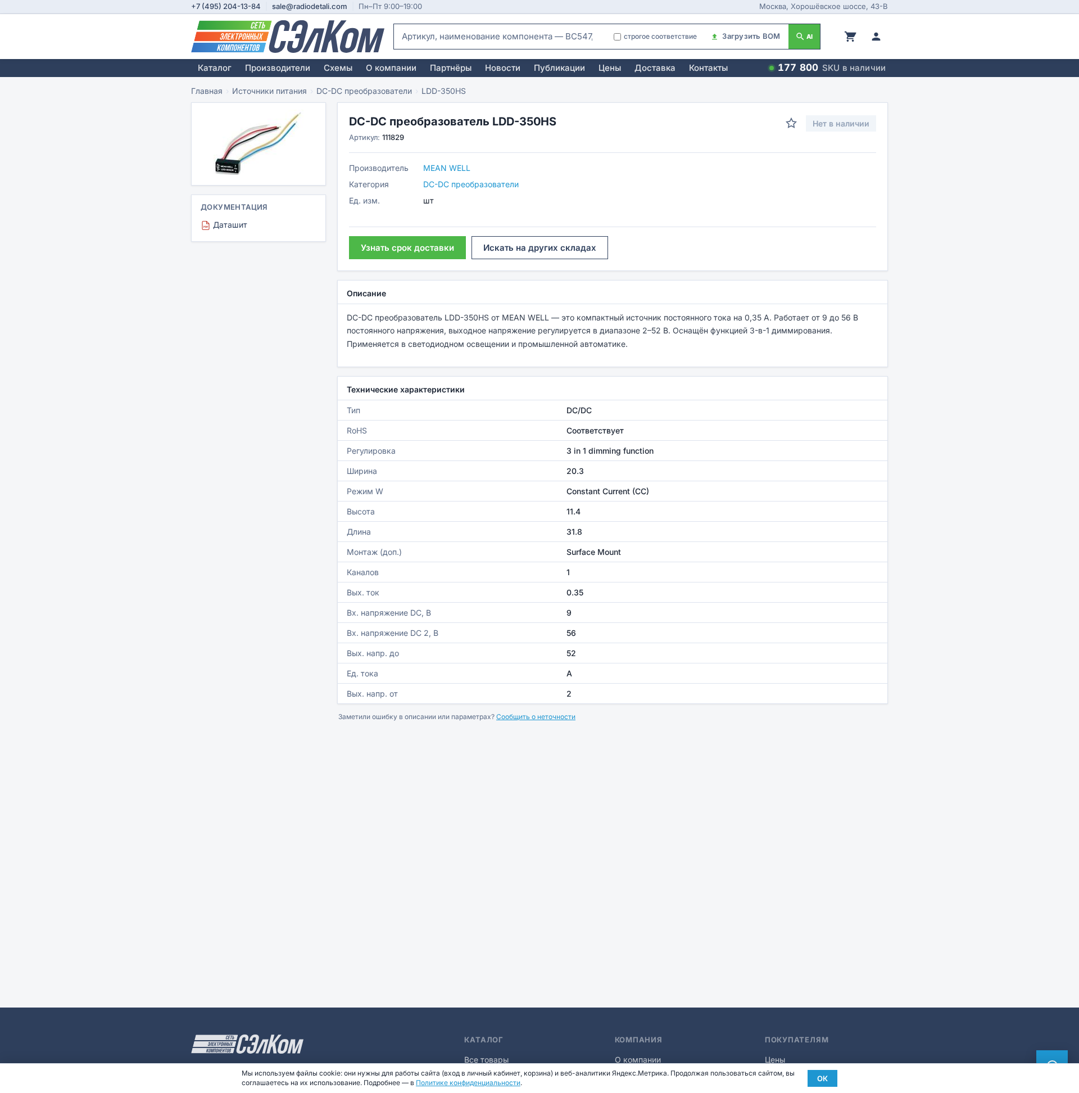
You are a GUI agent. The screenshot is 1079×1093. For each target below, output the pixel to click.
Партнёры (451, 67)
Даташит (225, 224)
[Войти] (876, 36)
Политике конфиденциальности (468, 1082)
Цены (610, 67)
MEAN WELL (446, 168)
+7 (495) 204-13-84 (226, 6)
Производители (277, 67)
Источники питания (269, 91)
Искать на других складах (539, 247)
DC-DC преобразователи (364, 91)
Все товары (486, 1059)
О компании (391, 67)
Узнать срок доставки (407, 247)
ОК (822, 1078)
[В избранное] (791, 123)
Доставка (654, 67)
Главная (207, 91)
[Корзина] (850, 36)
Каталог (215, 67)
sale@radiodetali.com (309, 6)
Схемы (338, 67)
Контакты (708, 67)
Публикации (559, 67)
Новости (502, 67)
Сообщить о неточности (535, 716)
